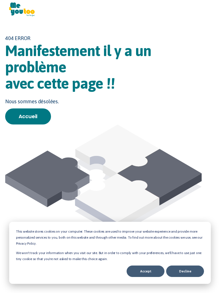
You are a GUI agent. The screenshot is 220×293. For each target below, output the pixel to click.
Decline (185, 271)
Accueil (28, 116)
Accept (145, 271)
